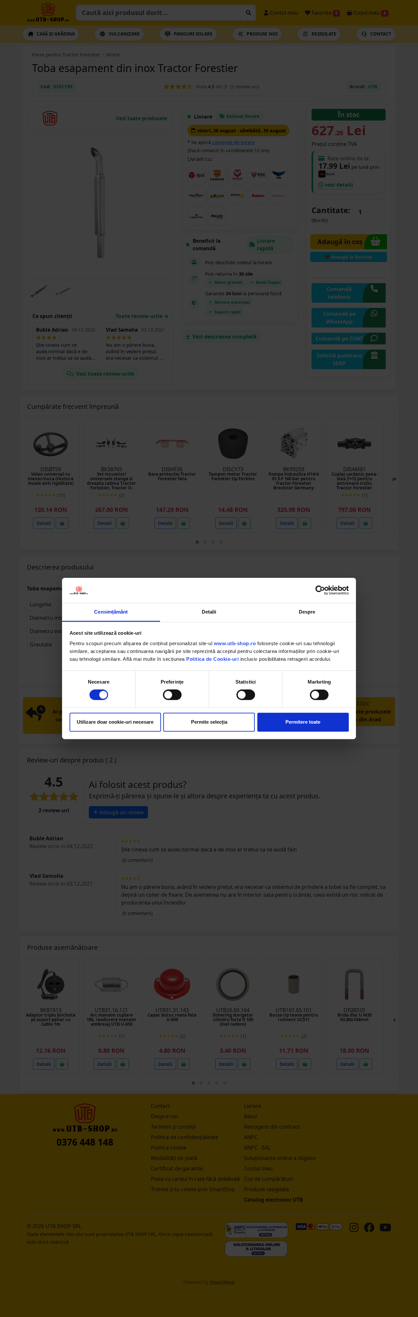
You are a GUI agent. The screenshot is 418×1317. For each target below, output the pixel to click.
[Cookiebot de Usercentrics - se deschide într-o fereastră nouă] (320, 590)
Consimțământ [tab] (111, 612)
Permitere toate (302, 722)
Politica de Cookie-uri (212, 659)
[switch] (172, 695)
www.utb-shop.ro (235, 643)
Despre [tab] (307, 612)
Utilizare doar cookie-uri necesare (115, 722)
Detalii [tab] (209, 612)
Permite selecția (209, 722)
